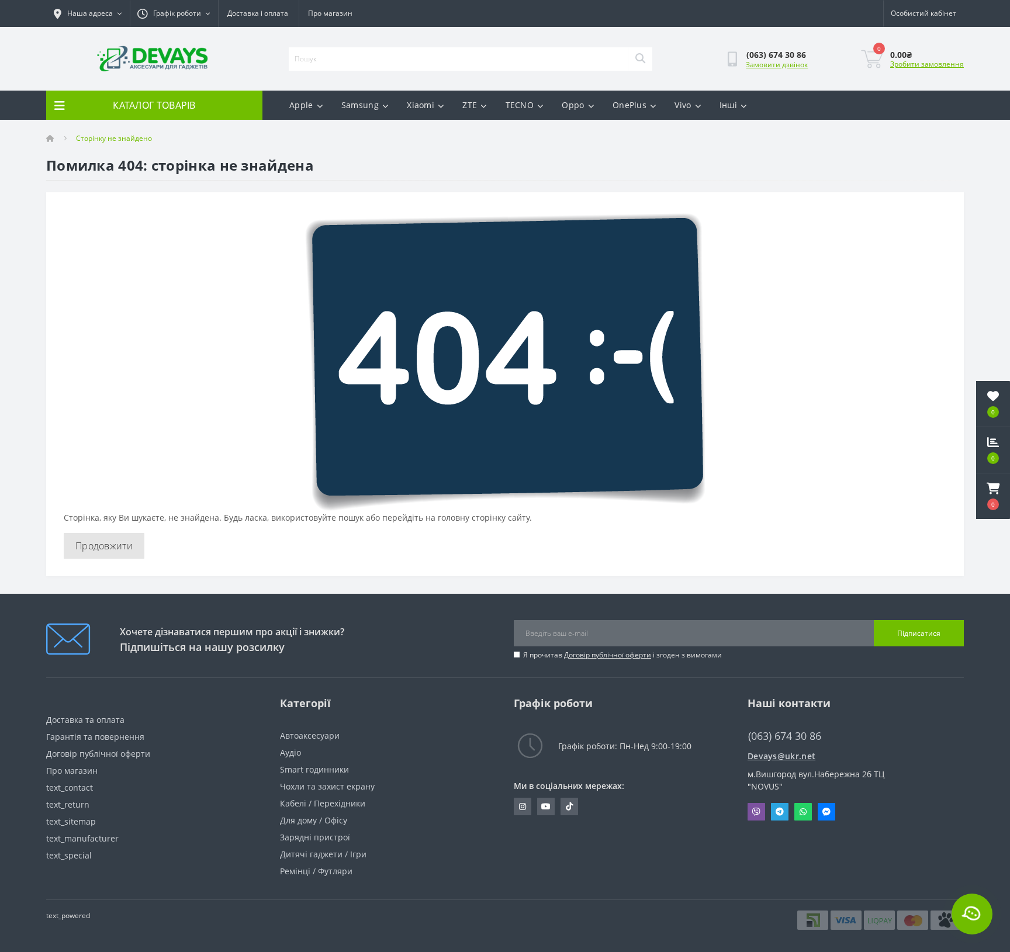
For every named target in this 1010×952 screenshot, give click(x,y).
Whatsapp (803, 812)
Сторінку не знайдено (114, 138)
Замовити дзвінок (777, 65)
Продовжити (104, 545)
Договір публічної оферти (607, 655)
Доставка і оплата (257, 13)
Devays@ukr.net (781, 755)
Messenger (826, 812)
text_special (69, 855)
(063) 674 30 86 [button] (784, 736)
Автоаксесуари (310, 735)
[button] (993, 496)
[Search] (640, 59)
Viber (756, 812)
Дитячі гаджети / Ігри (323, 854)
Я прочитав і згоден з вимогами (622, 655)
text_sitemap (71, 821)
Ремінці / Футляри (316, 871)
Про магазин (330, 13)
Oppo (573, 104)
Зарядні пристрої (315, 837)
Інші (728, 104)
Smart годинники (314, 769)
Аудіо (290, 752)
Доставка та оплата (85, 719)
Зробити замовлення (927, 64)
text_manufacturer (82, 838)
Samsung (360, 104)
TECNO (520, 104)
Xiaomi (420, 104)
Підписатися (918, 633)
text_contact (69, 787)
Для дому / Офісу (313, 820)
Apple (301, 104)
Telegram (779, 812)
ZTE (469, 104)
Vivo (683, 104)
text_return (67, 804)
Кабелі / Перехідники (322, 803)
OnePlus (629, 104)
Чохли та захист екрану (327, 786)
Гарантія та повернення (95, 736)
